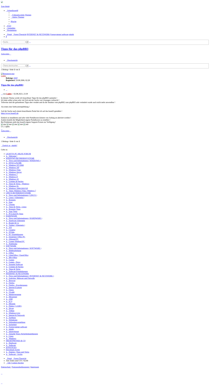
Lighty (3, 76)
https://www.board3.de (9, 113)
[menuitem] (21, 15)
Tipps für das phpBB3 (14, 48)
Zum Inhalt (5, 6)
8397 (16, 78)
